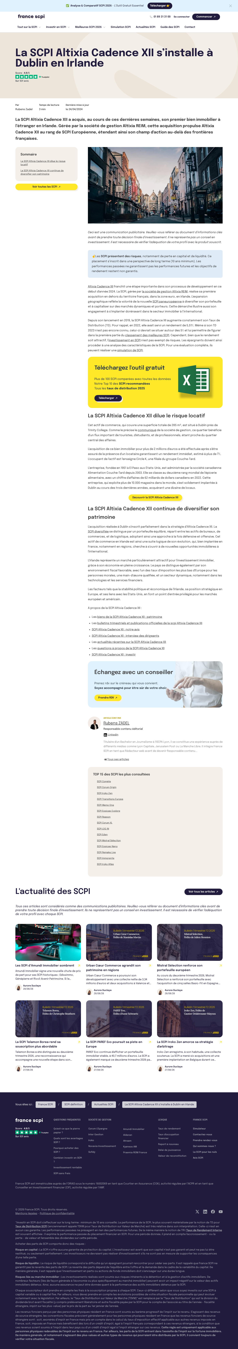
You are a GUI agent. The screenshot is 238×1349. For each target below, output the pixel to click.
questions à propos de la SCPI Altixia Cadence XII (130, 648)
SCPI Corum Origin (106, 787)
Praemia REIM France (135, 1152)
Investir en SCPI (56, 27)
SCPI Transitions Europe (110, 799)
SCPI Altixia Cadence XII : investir (114, 654)
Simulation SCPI (121, 27)
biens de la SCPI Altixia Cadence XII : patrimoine (129, 617)
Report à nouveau (168, 1144)
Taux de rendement (169, 1129)
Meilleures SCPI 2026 (88, 27)
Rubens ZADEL (116, 723)
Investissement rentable (68, 1167)
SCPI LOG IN (103, 829)
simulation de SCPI (130, 350)
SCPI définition (73, 1104)
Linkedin (113, 734)
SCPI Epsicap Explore (108, 811)
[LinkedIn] (205, 1212)
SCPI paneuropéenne (167, 301)
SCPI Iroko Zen (105, 793)
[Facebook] (213, 1212)
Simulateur (199, 1129)
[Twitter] (197, 1212)
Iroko (91, 1140)
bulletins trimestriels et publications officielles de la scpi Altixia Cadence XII (149, 623)
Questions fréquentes (67, 1120)
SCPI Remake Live (106, 852)
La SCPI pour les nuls (205, 1152)
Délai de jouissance (169, 1150)
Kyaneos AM (130, 1147)
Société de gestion (99, 1120)
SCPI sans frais (62, 1173)
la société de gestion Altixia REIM (164, 291)
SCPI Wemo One (105, 805)
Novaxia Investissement (102, 1146)
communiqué (147, 430)
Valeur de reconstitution (172, 1156)
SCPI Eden (102, 835)
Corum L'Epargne (97, 1129)
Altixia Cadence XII (100, 286)
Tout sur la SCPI (27, 27)
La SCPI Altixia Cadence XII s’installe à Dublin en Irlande (159, 1104)
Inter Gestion (95, 1134)
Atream (127, 1141)
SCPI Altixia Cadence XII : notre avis (116, 629)
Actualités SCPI (145, 27)
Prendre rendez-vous (205, 1140)
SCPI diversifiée (98, 531)
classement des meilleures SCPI (147, 335)
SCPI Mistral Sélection (109, 841)
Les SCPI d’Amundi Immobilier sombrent (44, 965)
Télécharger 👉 (160, 5)
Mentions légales (26, 1213)
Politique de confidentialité (57, 1213)
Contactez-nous (202, 1134)
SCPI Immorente (105, 858)
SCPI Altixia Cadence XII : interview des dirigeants (125, 635)
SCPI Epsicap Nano (107, 846)
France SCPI (45, 1104)
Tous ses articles (118, 759)
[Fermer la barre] (230, 6)
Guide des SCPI (169, 27)
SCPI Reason (104, 817)
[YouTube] (221, 1212)
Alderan (127, 1135)
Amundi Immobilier (133, 1129)
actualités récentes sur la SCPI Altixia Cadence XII (131, 642)
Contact (190, 27)
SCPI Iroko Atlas (105, 864)
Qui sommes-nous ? (204, 1146)
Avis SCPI (198, 1158)
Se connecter (182, 17)
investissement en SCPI (124, 340)
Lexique (162, 1120)
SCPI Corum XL (104, 823)
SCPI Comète (104, 781)
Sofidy (91, 1152)
